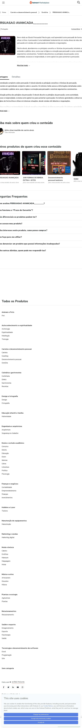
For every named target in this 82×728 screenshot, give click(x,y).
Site (3, 658)
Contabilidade (7, 487)
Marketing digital (8, 537)
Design (4, 400)
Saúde (4, 638)
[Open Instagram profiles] (22, 687)
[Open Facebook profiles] (3, 687)
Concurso (5, 446)
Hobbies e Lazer (8, 507)
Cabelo (4, 551)
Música (4, 584)
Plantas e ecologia (9, 594)
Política (4, 470)
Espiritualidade (7, 332)
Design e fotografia (10, 396)
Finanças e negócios (10, 484)
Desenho (5, 581)
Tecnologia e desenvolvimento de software (20, 648)
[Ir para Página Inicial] (40, 2)
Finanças (5, 494)
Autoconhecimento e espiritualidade (17, 325)
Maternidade (6, 416)
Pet (3, 315)
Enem (4, 457)
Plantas (5, 601)
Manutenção (6, 524)
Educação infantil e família (12, 413)
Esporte (5, 631)
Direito (4, 450)
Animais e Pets (8, 312)
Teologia (5, 339)
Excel (4, 651)
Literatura (5, 467)
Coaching (5, 356)
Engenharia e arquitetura (12, 426)
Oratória (5, 363)
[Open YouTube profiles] (17, 687)
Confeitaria (6, 376)
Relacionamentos (9, 611)
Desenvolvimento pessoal (11, 359)
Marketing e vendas (10, 534)
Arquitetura (6, 430)
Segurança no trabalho (10, 433)
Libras (4, 463)
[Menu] (3, 2)
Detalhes (16, 77)
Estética (5, 554)
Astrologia (6, 329)
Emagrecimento (7, 628)
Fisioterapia (6, 635)
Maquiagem (6, 561)
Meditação (6, 336)
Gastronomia (6, 383)
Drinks (4, 379)
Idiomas (4, 460)
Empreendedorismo (9, 491)
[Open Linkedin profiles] (13, 687)
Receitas (5, 386)
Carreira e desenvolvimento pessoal (17, 349)
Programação (7, 655)
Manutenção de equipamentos (14, 521)
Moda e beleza (8, 547)
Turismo (5, 511)
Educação (5, 453)
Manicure (5, 557)
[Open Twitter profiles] (8, 687)
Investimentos (7, 497)
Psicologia (5, 474)
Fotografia (6, 403)
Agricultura (6, 598)
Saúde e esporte (9, 624)
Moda (4, 564)
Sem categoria (8, 668)
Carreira (4, 352)
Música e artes (8, 574)
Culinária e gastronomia (11, 373)
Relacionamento (8, 615)
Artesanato (6, 578)
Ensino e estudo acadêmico (13, 443)
